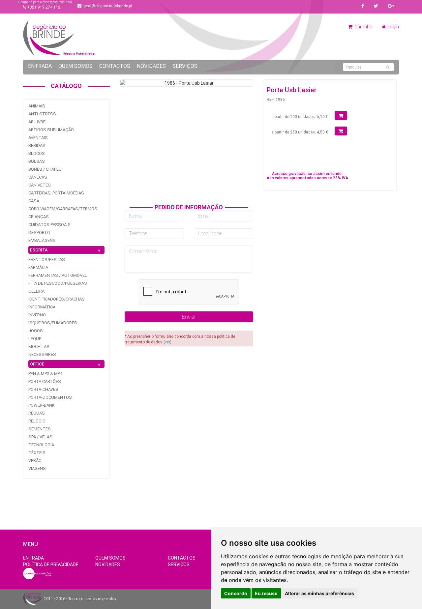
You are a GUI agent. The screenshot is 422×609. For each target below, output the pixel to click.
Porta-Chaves (43, 389)
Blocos (36, 153)
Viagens (37, 468)
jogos (35, 330)
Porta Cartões (44, 381)
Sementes (39, 428)
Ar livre (36, 121)
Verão (35, 460)
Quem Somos (75, 66)
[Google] (391, 6)
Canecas (37, 177)
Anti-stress (42, 113)
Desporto (39, 232)
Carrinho (363, 26)
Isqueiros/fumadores (52, 322)
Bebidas (36, 145)
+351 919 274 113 (43, 7)
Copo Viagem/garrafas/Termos (62, 208)
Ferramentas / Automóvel (57, 275)
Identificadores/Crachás (56, 299)
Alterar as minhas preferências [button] (319, 593)
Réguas (36, 413)
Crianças (38, 216)
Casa (33, 200)
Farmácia (38, 267)
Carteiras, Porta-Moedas (56, 192)
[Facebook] (362, 6)
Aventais (38, 137)
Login (392, 26)
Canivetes (39, 185)
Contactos (114, 66)
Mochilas (38, 346)
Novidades (151, 66)
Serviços (184, 66)
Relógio (36, 421)
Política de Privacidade (50, 564)
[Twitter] (376, 6)
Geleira (36, 291)
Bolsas (36, 161)
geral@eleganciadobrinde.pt (106, 6)
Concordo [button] (235, 593)
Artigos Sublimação (51, 129)
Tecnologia (41, 444)
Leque (34, 338)
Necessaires (42, 354)
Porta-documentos (50, 397)
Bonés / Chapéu (45, 169)
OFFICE (37, 364)
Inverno (37, 314)
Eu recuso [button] (266, 593)
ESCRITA (39, 249)
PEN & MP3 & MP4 (45, 373)
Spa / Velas (40, 436)
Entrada (40, 66)
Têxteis (36, 452)
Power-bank (41, 405)
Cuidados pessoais (49, 224)
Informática (41, 306)
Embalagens (42, 240)
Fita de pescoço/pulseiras (57, 283)
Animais (36, 105)
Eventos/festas (46, 259)
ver (167, 342)
